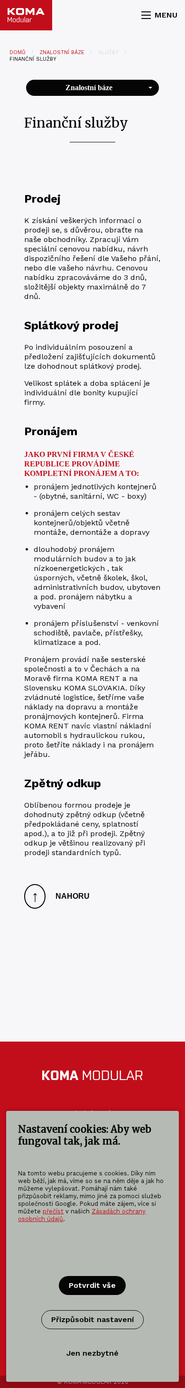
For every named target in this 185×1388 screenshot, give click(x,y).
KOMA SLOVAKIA (94, 687)
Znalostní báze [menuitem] (88, 88)
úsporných (53, 577)
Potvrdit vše (92, 1285)
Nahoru (60, 896)
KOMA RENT (97, 678)
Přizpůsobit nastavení (92, 1319)
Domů (17, 52)
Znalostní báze (61, 52)
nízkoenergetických (69, 568)
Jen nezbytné (92, 1353)
